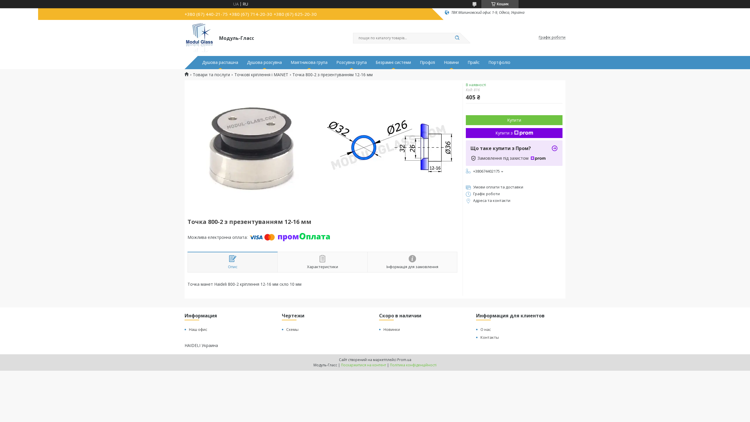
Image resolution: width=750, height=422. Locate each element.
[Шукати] (457, 38)
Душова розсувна (264, 62)
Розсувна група (351, 62)
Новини (451, 62)
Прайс (474, 62)
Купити (514, 120)
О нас (485, 329)
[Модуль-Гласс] (199, 37)
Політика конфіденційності (413, 365)
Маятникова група (309, 62)
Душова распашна (220, 62)
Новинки (391, 329)
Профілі (427, 62)
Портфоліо (499, 62)
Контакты (489, 337)
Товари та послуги (211, 74)
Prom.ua (404, 359)
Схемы (292, 329)
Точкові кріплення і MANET (261, 74)
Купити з (504, 133)
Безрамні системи (393, 62)
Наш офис (198, 329)
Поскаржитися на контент (363, 365)
